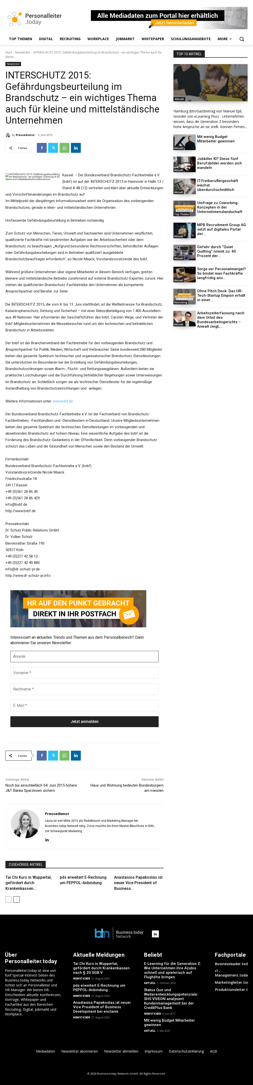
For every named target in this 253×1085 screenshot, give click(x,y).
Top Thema (181, 214)
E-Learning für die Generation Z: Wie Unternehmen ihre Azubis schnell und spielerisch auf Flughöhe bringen (172, 970)
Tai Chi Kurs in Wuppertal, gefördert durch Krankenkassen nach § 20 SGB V (101, 968)
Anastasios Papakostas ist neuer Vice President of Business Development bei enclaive (102, 1007)
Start (8, 52)
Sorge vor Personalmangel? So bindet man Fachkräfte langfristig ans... (221, 273)
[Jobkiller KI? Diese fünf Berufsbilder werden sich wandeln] (184, 164)
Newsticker (22, 52)
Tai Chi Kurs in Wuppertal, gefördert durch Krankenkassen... (28, 883)
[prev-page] (8, 899)
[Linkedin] (76, 148)
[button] (242, 39)
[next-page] (16, 899)
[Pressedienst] (8, 134)
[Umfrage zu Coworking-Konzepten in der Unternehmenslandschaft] (184, 208)
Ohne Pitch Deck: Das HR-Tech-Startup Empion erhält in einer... (221, 295)
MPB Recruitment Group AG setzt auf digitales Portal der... (221, 229)
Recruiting (180, 302)
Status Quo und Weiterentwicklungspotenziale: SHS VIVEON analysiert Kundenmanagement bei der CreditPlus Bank (171, 999)
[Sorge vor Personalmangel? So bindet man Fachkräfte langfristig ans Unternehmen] (184, 274)
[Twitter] (53, 148)
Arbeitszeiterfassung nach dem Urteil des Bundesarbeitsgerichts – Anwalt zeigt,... (220, 320)
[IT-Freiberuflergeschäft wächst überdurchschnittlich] (184, 186)
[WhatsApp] (64, 148)
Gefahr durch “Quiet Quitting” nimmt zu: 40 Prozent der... (216, 251)
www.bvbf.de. (63, 401)
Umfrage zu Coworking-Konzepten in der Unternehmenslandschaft (219, 207)
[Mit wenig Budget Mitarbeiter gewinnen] (184, 142)
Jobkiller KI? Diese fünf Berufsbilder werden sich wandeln (219, 163)
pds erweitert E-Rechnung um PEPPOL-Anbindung (99, 987)
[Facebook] (42, 148)
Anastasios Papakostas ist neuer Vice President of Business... (138, 883)
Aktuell (179, 99)
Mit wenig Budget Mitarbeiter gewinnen (216, 138)
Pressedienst (25, 135)
